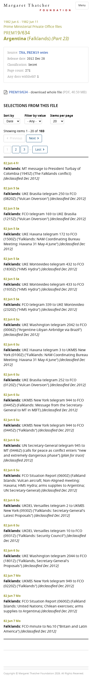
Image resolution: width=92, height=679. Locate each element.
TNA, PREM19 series (33, 53)
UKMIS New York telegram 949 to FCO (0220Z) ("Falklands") (44, 583)
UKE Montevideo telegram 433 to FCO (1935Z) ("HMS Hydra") (44, 287)
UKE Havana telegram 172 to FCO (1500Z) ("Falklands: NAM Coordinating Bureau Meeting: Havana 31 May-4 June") (44, 242)
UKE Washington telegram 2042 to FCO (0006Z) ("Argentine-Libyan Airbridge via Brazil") (45, 329)
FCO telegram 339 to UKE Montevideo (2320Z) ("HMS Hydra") (44, 307)
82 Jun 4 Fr (11, 163)
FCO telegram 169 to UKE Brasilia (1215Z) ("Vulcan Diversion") (45, 216)
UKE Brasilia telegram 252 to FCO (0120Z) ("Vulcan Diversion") (45, 382)
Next (32, 138)
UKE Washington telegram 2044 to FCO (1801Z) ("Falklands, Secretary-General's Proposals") (45, 560)
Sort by (9, 116)
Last (38, 149)
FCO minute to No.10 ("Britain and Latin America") (45, 629)
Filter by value (35, 116)
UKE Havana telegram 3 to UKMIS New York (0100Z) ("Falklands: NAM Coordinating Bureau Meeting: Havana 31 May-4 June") (46, 357)
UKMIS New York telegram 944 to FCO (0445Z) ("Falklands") (44, 428)
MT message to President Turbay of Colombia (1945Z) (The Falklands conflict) (42, 173)
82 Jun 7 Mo (12, 576)
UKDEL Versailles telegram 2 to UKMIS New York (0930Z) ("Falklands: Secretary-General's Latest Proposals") (44, 510)
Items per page (61, 116)
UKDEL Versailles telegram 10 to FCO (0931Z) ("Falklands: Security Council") (45, 535)
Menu (82, 5)
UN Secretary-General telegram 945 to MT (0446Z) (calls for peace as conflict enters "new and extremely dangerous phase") (45, 453)
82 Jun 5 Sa (11, 188)
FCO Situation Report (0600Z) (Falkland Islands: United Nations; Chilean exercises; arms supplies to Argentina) (45, 606)
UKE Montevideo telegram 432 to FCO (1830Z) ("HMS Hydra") (44, 267)
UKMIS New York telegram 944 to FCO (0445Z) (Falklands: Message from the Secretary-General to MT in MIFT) (44, 405)
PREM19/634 (18, 92)
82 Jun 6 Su (11, 319)
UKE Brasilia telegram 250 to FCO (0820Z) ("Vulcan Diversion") (45, 196)
